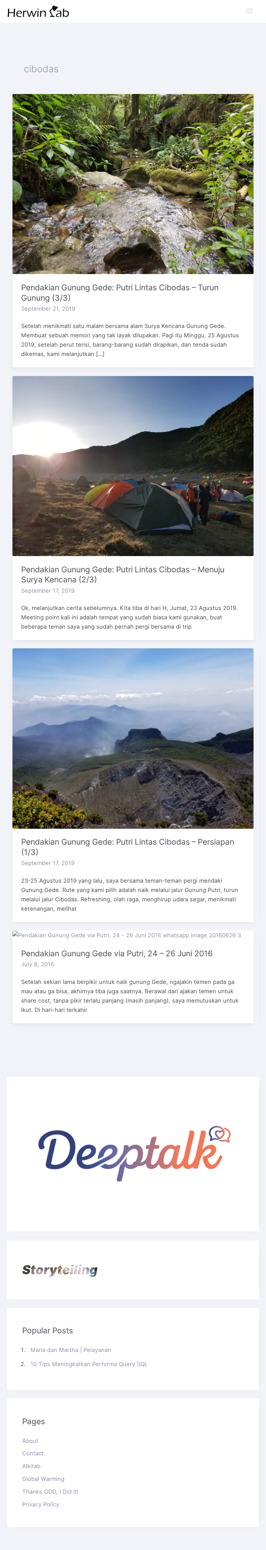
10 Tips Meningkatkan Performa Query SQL (89, 1364)
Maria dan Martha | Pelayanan (70, 1349)
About (30, 1440)
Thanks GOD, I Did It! (50, 1491)
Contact (33, 1453)
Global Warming (43, 1478)
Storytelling (59, 1269)
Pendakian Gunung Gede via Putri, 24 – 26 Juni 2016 (117, 953)
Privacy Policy (40, 1504)
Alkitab (31, 1466)
